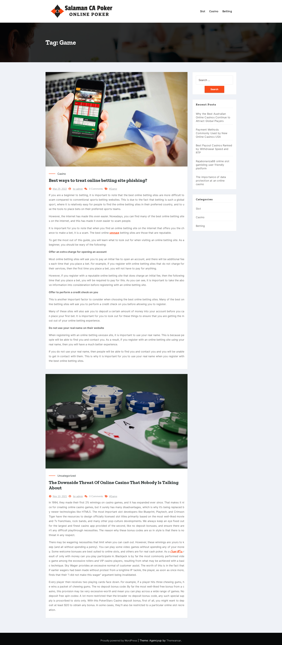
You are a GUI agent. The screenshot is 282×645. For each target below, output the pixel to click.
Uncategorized (66, 475)
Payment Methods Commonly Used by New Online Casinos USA (211, 133)
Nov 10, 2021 (60, 496)
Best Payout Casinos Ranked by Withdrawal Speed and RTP (214, 149)
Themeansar (173, 640)
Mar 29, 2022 (60, 188)
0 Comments (96, 188)
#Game (113, 188)
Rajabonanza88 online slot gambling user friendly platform (212, 165)
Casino (214, 11)
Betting (227, 11)
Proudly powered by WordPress (119, 640)
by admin (78, 188)
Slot (202, 11)
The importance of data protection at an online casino (211, 180)
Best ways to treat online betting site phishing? (98, 180)
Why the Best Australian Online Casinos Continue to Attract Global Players (213, 117)
